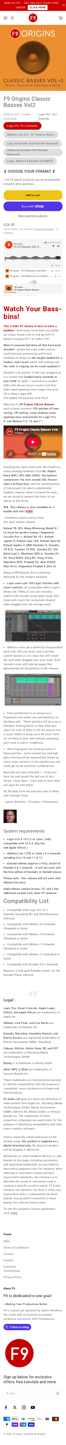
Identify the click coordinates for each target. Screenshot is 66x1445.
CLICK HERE (38, 7)
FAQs (7, 1241)
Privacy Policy (12, 1277)
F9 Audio (8, 295)
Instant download (43, 229)
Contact (9, 1260)
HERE (29, 511)
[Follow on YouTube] (32, 1407)
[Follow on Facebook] (6, 1407)
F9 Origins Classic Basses (25, 295)
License (9, 1254)
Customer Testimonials (12, 1268)
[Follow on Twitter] (14, 1407)
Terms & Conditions (16, 1247)
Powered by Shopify (34, 1434)
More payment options (33, 215)
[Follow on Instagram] (23, 1407)
